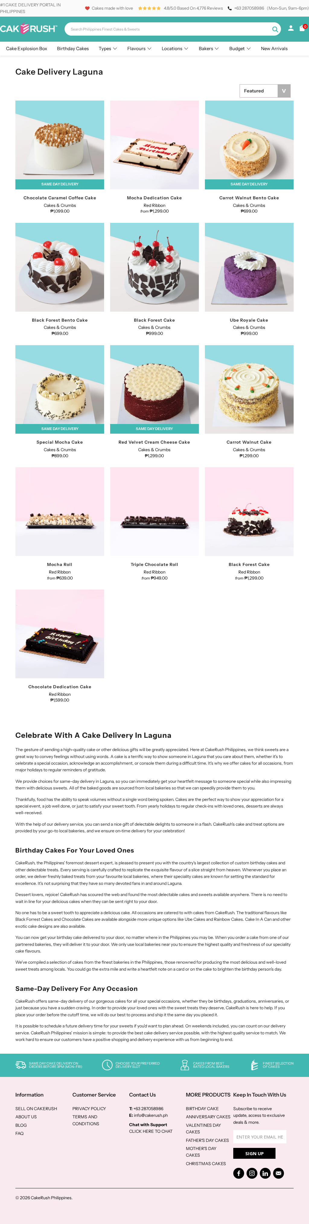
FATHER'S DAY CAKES (207, 1140)
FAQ (19, 1133)
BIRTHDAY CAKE (202, 1108)
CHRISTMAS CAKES (206, 1163)
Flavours (136, 48)
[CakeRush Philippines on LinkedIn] (265, 1173)
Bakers (206, 48)
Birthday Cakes (73, 48)
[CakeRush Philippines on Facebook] (238, 1173)
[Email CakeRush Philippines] (278, 1173)
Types (105, 48)
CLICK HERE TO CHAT (151, 1131)
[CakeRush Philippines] (28, 33)
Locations (172, 48)
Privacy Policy (89, 1108)
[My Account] (291, 29)
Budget (237, 48)
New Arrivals (274, 48)
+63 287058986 (249, 8)
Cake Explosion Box (26, 48)
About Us (26, 1117)
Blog (21, 1125)
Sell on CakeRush (36, 1108)
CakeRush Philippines (51, 1197)
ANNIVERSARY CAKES (208, 1117)
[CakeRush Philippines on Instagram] (252, 1173)
